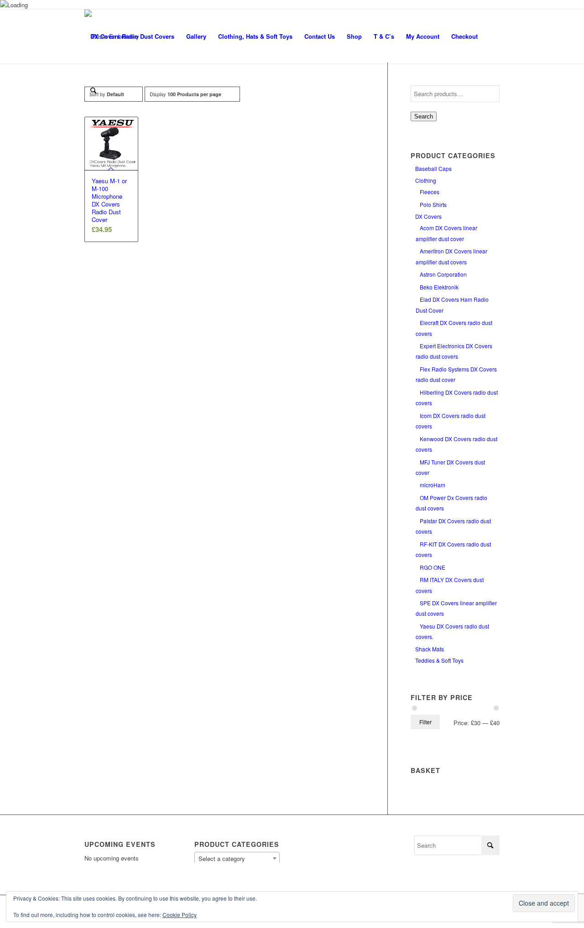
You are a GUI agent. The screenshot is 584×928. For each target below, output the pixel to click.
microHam (432, 485)
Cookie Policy (179, 914)
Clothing (425, 180)
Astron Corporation (443, 274)
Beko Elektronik (439, 287)
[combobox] (237, 858)
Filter (425, 722)
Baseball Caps (433, 168)
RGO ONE (432, 567)
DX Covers (428, 216)
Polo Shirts (433, 204)
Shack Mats (429, 649)
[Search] (93, 90)
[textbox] (237, 858)
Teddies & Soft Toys (439, 660)
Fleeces (429, 192)
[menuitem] (132, 36)
